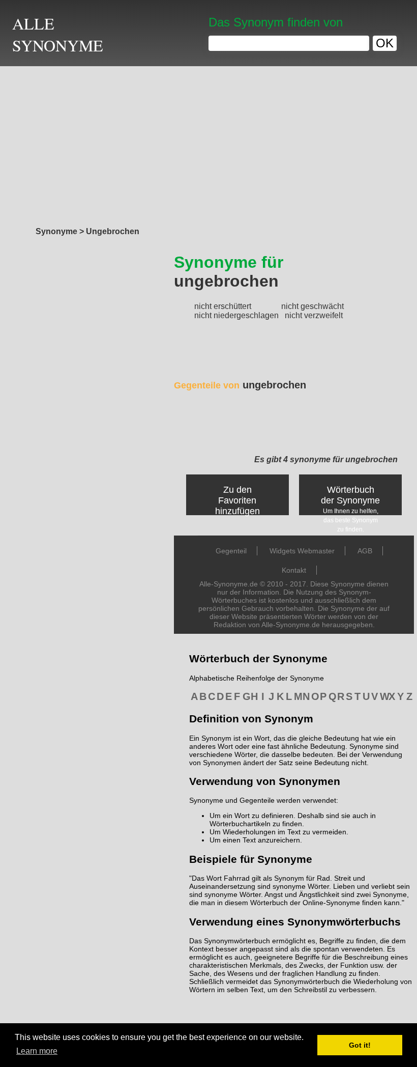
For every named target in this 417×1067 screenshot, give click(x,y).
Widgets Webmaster (302, 551)
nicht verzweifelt (314, 315)
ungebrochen (240, 384)
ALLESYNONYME (57, 34)
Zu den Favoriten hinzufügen (237, 500)
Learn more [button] (36, 1051)
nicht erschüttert (222, 306)
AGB (365, 551)
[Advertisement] (208, 143)
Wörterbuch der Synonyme (350, 495)
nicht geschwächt (312, 306)
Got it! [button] (360, 1045)
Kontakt (294, 570)
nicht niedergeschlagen (236, 315)
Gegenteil (231, 551)
